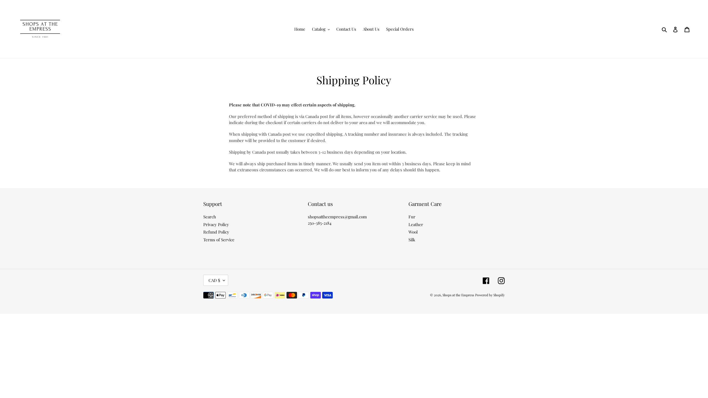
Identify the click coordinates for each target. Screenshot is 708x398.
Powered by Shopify (490, 295)
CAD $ (214, 280)
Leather (415, 224)
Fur (411, 216)
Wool (413, 232)
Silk (411, 239)
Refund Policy (216, 232)
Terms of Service (219, 239)
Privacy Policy (216, 224)
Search (209, 216)
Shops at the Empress (458, 295)
